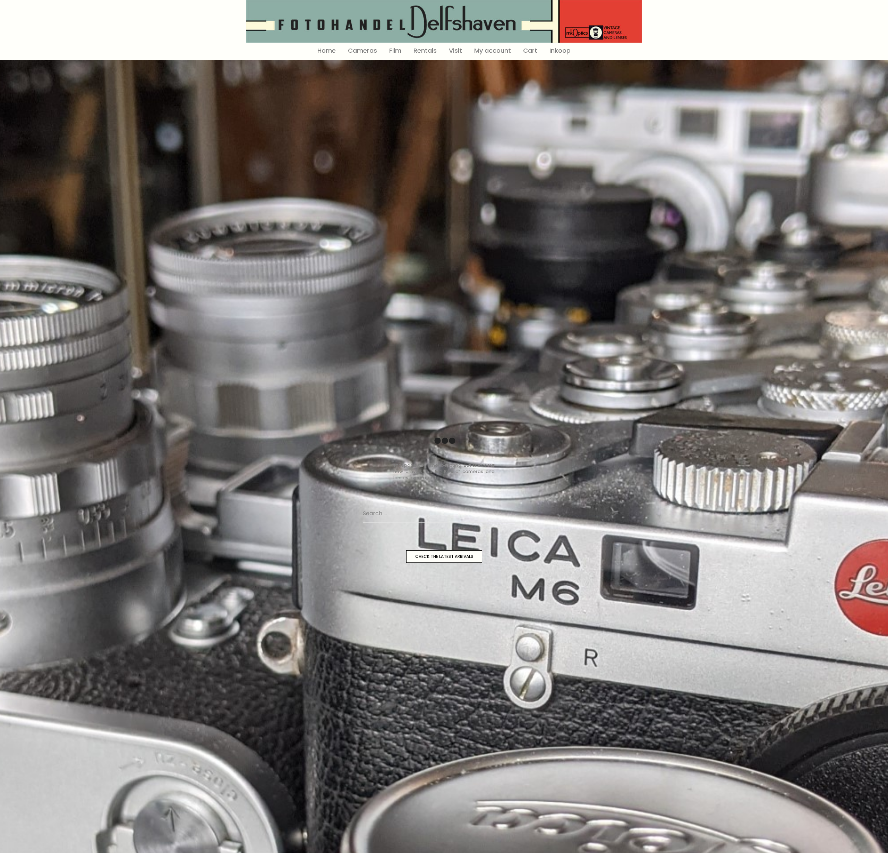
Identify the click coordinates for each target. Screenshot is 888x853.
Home (326, 50)
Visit (455, 50)
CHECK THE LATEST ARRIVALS (444, 556)
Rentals (425, 50)
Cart (530, 50)
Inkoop (560, 50)
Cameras (362, 50)
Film (395, 50)
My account (492, 50)
